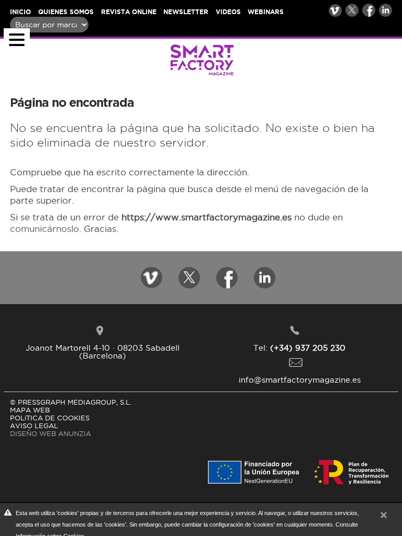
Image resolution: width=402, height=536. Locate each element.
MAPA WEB (30, 410)
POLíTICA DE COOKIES (50, 417)
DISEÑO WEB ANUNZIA (50, 433)
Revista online (129, 11)
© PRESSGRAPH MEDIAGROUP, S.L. (70, 402)
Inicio (20, 11)
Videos (228, 11)
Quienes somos (66, 11)
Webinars (266, 11)
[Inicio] (121, 60)
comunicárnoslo (44, 228)
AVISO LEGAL (34, 425)
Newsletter (185, 11)
